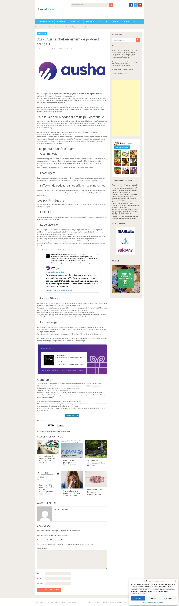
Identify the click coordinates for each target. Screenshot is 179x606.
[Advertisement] (126, 108)
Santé (115, 21)
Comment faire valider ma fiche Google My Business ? (125, 218)
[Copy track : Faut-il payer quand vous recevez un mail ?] (72, 449)
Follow (61, 425)
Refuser (153, 598)
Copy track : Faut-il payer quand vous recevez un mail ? (70, 462)
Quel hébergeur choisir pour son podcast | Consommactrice (60, 531)
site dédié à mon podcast (56, 103)
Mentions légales (158, 602)
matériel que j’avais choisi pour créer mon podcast (80, 94)
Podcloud (98, 393)
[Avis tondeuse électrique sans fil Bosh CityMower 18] (96, 449)
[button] (175, 581)
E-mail (39, 578)
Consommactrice (43, 49)
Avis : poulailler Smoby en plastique (124, 199)
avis (46, 431)
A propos (97, 602)
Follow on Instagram (122, 147)
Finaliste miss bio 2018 (119, 74)
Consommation (44, 21)
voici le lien (80, 338)
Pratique (103, 21)
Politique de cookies (148, 602)
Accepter (138, 598)
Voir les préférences (169, 598)
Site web (40, 583)
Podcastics (55, 395)
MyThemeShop (72, 602)
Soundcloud (62, 109)
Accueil (37, 27)
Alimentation (129, 21)
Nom (39, 573)
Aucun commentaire (72, 49)
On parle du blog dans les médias (123, 70)
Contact (105, 602)
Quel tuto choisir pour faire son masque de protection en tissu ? (95, 492)
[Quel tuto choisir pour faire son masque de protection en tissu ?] (96, 479)
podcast (63, 431)
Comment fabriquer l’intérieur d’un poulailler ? (125, 206)
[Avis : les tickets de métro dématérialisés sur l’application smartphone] (48, 447)
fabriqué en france (54, 431)
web (68, 431)
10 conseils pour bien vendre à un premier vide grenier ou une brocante (124, 190)
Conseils (61, 21)
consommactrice (61, 509)
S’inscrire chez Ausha (72, 415)
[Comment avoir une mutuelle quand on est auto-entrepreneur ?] (72, 479)
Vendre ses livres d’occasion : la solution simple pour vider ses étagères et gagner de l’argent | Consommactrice (125, 187)
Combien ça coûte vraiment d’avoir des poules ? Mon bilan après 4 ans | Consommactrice (124, 196)
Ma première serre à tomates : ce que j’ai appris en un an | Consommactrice (125, 210)
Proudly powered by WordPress (44, 602)
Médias (112, 602)
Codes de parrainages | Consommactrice (54, 535)
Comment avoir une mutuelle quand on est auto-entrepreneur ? (71, 493)
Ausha (60, 143)
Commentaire (42, 549)
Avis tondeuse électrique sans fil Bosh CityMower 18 (96, 463)
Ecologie (90, 21)
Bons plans (76, 21)
